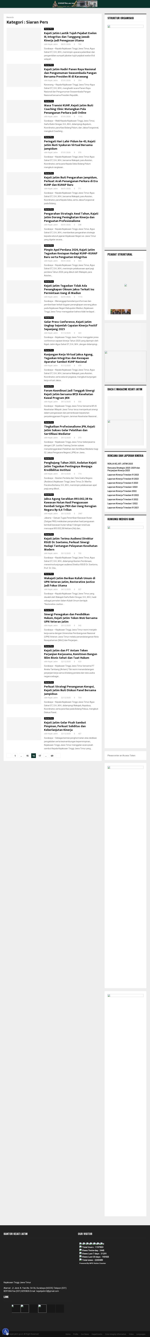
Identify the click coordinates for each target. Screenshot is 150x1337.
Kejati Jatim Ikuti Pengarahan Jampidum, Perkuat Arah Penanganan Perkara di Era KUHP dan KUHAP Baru (71, 181)
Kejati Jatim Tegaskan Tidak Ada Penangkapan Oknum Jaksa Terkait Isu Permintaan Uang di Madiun (69, 289)
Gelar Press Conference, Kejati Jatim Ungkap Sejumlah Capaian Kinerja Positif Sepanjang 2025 (70, 325)
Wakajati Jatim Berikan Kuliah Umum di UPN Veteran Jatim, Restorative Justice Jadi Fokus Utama (69, 582)
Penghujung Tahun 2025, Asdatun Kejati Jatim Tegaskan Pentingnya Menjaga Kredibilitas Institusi (70, 466)
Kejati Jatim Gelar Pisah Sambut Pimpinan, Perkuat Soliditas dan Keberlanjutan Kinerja (65, 726)
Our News (85, 1334)
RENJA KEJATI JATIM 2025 (120, 464)
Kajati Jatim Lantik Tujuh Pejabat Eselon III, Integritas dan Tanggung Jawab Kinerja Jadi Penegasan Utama (70, 37)
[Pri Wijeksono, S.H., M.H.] (135, 312)
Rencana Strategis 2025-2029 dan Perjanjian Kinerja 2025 (124, 469)
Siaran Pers (49, 29)
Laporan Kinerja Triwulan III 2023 (123, 479)
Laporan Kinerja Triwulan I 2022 (123, 503)
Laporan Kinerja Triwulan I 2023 (123, 487)
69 (52, 756)
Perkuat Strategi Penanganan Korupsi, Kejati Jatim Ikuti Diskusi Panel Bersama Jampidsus (70, 690)
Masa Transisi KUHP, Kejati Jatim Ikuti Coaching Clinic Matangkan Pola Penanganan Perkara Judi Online (68, 109)
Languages (140, 1334)
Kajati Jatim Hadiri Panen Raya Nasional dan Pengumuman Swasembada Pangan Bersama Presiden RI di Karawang (70, 73)
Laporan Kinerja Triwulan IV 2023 (123, 475)
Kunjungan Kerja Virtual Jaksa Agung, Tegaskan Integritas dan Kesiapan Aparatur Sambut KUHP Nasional (68, 358)
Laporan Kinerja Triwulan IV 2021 (123, 507)
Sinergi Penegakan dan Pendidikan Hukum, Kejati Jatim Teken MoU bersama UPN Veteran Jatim (70, 618)
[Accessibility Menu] (5, 1331)
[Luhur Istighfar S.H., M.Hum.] (116, 312)
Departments (97, 1334)
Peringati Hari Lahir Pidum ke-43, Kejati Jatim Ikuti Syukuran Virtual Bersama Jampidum (69, 145)
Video (131, 1334)
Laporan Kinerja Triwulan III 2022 (123, 495)
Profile (75, 1334)
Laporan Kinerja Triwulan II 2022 (123, 499)
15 (27, 756)
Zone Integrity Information (115, 1334)
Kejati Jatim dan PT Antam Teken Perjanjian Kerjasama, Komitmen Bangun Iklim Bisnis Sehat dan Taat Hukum (70, 654)
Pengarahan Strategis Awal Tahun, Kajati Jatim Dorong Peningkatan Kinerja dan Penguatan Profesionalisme (71, 217)
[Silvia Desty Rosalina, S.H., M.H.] (126, 312)
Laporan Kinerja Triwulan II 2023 (123, 483)
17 (40, 756)
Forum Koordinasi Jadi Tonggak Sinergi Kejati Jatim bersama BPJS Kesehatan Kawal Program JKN (69, 394)
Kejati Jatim (53, 44)
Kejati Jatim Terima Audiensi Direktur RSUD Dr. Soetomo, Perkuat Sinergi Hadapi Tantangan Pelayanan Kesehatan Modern (70, 544)
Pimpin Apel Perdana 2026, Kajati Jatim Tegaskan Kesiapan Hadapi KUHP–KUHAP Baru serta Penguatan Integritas (70, 253)
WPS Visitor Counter (97, 1263)
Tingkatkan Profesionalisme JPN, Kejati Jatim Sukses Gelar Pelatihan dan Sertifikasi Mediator (69, 430)
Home (68, 1334)
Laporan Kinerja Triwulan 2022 (122, 491)
